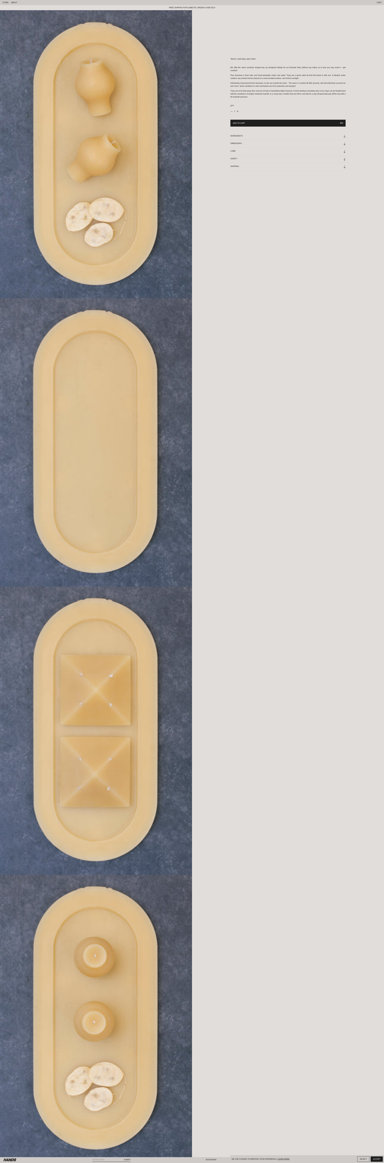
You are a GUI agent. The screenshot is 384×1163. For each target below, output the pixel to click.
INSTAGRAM (211, 1160)
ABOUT (14, 2)
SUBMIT (127, 1160)
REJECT (363, 1159)
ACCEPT (376, 1159)
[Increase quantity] (237, 111)
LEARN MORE (284, 1159)
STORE (5, 2)
